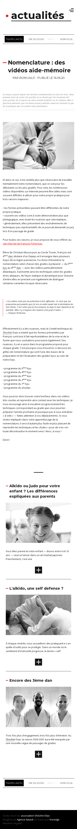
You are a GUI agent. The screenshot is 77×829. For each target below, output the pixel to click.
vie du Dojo (36, 39)
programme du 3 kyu (17, 376)
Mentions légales (12, 823)
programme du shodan (17, 387)
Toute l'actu (14, 39)
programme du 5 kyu (17, 368)
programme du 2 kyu (17, 380)
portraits (55, 39)
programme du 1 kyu (16, 383)
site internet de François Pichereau (22, 243)
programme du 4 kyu (17, 372)
